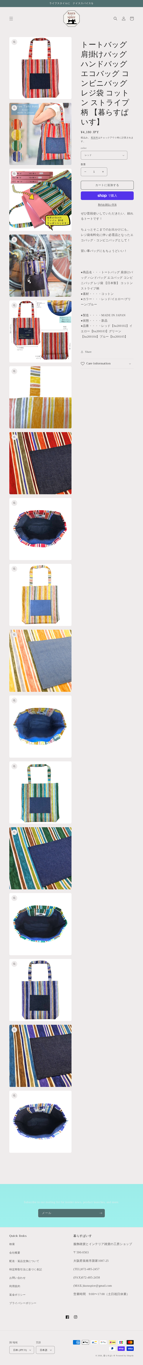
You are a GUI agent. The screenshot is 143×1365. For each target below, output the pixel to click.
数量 (83, 164)
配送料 (94, 137)
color (83, 148)
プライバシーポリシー (22, 1303)
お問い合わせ (17, 1277)
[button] (11, 19)
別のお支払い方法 (107, 204)
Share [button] (88, 351)
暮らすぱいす (109, 1356)
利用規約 (14, 1286)
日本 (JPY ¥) (20, 1350)
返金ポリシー (17, 1294)
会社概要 (14, 1252)
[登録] (101, 1213)
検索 (12, 1244)
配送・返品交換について (24, 1261)
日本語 (43, 1350)
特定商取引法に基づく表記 (25, 1269)
